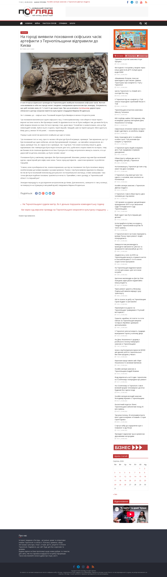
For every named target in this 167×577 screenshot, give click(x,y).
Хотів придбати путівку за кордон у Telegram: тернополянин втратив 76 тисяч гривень (129, 225)
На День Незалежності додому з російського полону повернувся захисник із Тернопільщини (127, 341)
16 (145, 476)
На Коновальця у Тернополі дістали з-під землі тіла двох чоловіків (130, 167)
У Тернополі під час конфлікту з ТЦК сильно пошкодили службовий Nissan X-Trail (130, 101)
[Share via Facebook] (36, 193)
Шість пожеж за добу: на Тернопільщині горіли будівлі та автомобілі (130, 300)
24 (115, 484)
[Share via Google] (43, 193)
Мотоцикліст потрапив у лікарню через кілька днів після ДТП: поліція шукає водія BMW (130, 70)
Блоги (72, 23)
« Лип (115, 494)
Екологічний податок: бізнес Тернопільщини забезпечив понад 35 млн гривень (129, 406)
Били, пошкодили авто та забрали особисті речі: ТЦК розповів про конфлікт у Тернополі (128, 139)
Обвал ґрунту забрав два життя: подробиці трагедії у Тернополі (127, 159)
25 (120, 484)
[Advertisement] (107, 12)
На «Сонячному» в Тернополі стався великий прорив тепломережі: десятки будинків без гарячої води (130, 388)
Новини (28, 23)
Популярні (131, 56)
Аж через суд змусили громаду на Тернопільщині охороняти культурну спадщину (64, 209)
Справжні (63, 23)
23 (145, 480)
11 (120, 476)
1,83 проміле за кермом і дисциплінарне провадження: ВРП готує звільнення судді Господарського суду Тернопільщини (130, 205)
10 (115, 476)
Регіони (24, 32)
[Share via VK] (39, 193)
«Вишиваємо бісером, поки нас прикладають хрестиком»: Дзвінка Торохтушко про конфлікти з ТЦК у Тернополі (128, 81)
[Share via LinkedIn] (50, 193)
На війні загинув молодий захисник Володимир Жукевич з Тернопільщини (129, 397)
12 (125, 476)
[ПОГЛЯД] (21, 23)
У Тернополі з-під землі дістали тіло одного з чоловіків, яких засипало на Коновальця (129, 177)
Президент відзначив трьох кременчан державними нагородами (130, 435)
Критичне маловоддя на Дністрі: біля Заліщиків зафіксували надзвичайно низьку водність (129, 280)
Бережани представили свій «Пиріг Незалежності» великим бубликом (128, 362)
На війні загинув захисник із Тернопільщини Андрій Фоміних (70, 2)
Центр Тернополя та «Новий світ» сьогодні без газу (128, 92)
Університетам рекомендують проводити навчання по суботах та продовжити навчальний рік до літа (128, 246)
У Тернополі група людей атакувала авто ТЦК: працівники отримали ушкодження (129, 150)
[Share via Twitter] (46, 193)
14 (135, 476)
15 (140, 476)
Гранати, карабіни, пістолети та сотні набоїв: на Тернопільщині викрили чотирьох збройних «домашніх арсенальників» (129, 321)
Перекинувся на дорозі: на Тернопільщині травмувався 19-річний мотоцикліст (129, 310)
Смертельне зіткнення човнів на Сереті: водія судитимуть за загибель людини (130, 130)
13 (130, 476)
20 (130, 480)
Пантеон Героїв (49, 23)
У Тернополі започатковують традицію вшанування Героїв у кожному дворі (130, 332)
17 (115, 480)
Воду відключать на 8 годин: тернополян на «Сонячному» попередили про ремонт (130, 378)
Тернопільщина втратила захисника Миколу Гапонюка (129, 111)
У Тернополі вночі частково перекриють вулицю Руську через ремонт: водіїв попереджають (130, 236)
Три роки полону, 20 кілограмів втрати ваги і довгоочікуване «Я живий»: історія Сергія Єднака (130, 417)
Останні (120, 56)
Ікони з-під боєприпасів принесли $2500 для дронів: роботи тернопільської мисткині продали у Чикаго (130, 352)
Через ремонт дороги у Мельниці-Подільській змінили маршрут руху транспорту (128, 291)
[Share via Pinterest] (53, 193)
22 (140, 480)
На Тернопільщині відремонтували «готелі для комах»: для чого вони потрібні (128, 270)
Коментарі (143, 56)
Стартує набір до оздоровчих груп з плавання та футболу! (129, 427)
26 (125, 484)
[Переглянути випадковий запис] (145, 23)
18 (120, 480)
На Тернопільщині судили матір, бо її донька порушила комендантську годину (62, 204)
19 (125, 480)
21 (135, 480)
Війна (37, 23)
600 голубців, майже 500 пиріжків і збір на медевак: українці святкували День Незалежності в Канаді (130, 120)
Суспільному (84, 108)
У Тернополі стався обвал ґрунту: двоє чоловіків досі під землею (130, 195)
